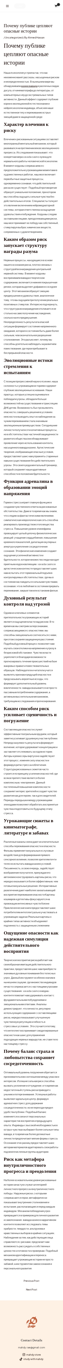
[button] (20, 5)
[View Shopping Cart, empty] (56, 6)
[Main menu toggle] (7, 6)
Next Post (31, 1289)
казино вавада (29, 85)
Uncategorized (14, 37)
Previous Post (31, 1280)
